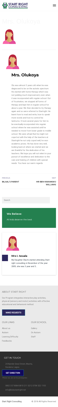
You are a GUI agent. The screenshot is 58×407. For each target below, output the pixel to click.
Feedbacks (7, 341)
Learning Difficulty (10, 336)
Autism (5, 332)
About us (6, 328)
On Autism (35, 332)
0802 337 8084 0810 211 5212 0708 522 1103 (25, 385)
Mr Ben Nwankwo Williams (46, 183)
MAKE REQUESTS (13, 312)
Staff (33, 336)
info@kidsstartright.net (15, 390)
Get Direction (13, 373)
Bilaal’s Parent (10, 182)
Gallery (34, 328)
